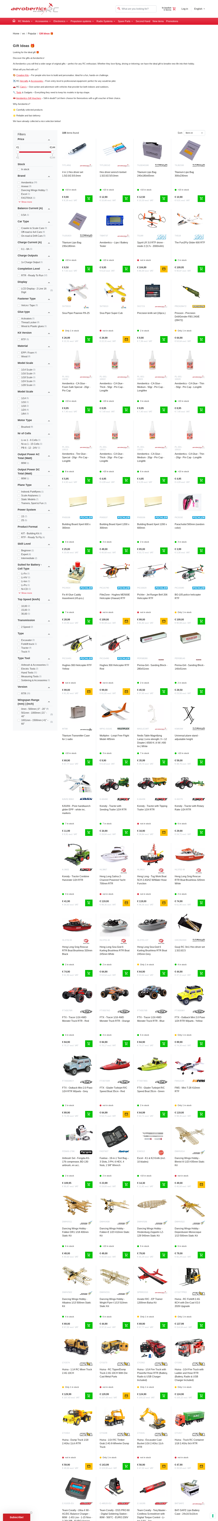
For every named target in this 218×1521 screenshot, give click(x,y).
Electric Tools (29, 669)
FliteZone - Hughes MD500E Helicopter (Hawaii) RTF (115, 596)
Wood (25, 356)
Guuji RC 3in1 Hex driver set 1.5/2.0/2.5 (190, 949)
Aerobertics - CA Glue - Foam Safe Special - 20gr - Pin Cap (76, 387)
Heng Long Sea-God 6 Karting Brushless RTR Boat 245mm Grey (152, 950)
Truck (25, 651)
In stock (25, 169)
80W (25, 463)
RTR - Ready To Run (34, 275)
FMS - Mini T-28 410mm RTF (187, 1089)
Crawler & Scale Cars (34, 228)
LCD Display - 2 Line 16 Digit (37, 290)
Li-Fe (25, 573)
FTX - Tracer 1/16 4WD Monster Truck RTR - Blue (150, 1019)
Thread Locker (30, 322)
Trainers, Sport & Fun (33, 503)
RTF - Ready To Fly (33, 537)
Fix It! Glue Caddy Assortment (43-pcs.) (73, 596)
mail (164, 269)
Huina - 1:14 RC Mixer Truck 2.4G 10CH (77, 1371)
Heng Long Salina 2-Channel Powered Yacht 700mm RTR (112, 880)
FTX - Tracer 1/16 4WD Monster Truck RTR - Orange (115, 1019)
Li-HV (25, 577)
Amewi (26, 186)
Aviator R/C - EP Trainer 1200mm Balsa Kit (150, 1301)
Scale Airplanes (31, 495)
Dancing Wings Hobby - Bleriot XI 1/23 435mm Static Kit (190, 1162)
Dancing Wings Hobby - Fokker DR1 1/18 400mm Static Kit (75, 1232)
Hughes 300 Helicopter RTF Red (114, 667)
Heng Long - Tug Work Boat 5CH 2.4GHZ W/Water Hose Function (152, 880)
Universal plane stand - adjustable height (187, 737)
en (23, 33)
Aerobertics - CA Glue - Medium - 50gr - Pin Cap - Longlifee (150, 387)
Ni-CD (26, 589)
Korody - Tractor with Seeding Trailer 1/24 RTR (113, 808)
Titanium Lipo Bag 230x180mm (71, 244)
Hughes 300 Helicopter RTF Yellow (77, 667)
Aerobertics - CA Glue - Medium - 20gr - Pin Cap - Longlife (150, 457)
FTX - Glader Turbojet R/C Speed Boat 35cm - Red (113, 1089)
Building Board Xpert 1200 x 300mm (114, 526)
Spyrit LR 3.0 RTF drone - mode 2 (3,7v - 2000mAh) (150, 244)
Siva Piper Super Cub (111, 313)
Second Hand (143, 21)
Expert (26, 554)
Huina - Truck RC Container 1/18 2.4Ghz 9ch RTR (189, 1442)
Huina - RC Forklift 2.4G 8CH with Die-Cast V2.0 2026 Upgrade (187, 1302)
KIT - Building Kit (31, 533)
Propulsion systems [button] (81, 21)
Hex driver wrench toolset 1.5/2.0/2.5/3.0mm (113, 174)
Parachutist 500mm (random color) (189, 526)
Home (16, 33)
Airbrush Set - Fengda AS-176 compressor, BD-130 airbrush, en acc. (76, 1162)
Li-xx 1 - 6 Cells (30, 440)
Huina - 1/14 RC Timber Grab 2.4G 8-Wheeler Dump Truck (114, 1443)
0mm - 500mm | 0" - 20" (34, 709)
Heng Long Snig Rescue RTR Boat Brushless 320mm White (190, 880)
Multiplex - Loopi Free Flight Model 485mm (114, 737)
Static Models (29, 499)
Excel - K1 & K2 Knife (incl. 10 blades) (151, 1160)
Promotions (172, 21)
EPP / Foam (29, 352)
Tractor (26, 648)
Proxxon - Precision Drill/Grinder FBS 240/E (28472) (187, 316)
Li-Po (25, 585)
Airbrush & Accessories (34, 665)
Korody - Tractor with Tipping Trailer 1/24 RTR (152, 808)
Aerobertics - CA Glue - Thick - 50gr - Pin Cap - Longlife (112, 387)
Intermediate (29, 558)
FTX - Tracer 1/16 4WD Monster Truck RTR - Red (75, 1019)
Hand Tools (29, 672)
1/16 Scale (28, 373)
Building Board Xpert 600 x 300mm (76, 526)
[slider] (17, 152)
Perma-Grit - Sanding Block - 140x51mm (190, 667)
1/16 (25, 402)
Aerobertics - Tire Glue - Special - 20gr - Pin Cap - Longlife (75, 457)
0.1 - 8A (26, 249)
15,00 (25, 610)
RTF (25, 339)
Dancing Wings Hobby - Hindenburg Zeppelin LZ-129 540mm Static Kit (150, 1232)
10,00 (25, 606)
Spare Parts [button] (124, 21)
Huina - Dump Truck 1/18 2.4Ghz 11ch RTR (75, 1442)
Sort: (180, 133)
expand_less (49, 140)
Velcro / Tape (29, 305)
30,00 (25, 614)
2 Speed (27, 627)
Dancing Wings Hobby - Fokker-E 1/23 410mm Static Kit (114, 1232)
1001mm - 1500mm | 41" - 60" (37, 722)
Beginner (27, 550)
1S (24, 516)
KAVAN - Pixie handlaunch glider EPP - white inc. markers (76, 809)
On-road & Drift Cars (33, 236)
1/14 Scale (28, 369)
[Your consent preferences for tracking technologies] (213, 1516)
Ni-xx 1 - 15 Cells (31, 444)
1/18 (25, 406)
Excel (25, 194)
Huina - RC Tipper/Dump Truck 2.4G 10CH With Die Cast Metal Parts (114, 1373)
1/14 (25, 398)
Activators (27, 318)
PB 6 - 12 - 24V (30, 448)
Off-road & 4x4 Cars (33, 232)
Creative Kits (22, 75)
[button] (16, 1517)
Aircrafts (24, 81)
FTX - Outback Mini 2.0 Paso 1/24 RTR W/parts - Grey (77, 1089)
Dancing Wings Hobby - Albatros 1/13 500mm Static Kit (76, 1302)
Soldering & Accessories (35, 680)
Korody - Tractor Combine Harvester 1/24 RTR (75, 878)
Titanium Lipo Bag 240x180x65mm (146, 174)
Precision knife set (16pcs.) (151, 313)
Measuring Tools (31, 676)
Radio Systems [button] (105, 21)
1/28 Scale (28, 385)
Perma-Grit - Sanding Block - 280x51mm (152, 667)
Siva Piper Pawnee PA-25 (76, 313)
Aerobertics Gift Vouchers (28, 98)
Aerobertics (29, 182)
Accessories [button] (41, 21)
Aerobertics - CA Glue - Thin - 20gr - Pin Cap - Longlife (189, 456)
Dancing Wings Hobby (34, 190)
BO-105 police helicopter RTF (188, 596)
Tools (18, 92)
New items (158, 21)
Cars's (23, 87)
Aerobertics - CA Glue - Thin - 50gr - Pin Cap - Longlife (189, 385)
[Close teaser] (31, 1512)
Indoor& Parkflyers (32, 491)
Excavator (28, 640)
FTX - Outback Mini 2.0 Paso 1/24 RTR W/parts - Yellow (190, 1019)
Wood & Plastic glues (34, 326)
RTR (25, 693)
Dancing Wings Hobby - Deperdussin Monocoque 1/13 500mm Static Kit (188, 1232)
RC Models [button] (24, 21)
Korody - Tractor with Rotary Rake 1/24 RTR (189, 808)
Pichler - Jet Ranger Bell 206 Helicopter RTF (152, 596)
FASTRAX (28, 198)
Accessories (37, 81)
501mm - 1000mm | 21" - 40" (37, 715)
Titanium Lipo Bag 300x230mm (184, 174)
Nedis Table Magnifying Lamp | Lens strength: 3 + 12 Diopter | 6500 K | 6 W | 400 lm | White (152, 741)
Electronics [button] (59, 21)
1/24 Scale (28, 381)
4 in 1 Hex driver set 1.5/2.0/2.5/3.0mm (72, 174)
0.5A (25, 215)
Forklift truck (29, 644)
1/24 (25, 410)
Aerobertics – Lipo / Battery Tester (114, 244)
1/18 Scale (28, 377)
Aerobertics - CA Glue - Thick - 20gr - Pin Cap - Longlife (112, 457)
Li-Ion (25, 581)
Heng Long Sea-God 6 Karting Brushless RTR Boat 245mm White (114, 950)
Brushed (27, 427)
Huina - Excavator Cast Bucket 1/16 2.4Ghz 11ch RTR (150, 1443)
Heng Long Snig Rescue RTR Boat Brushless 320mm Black (77, 950)
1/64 (25, 413)
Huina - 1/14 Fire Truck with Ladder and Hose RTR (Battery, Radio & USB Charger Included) (189, 1374)
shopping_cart (89, 199)
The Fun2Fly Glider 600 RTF (190, 242)
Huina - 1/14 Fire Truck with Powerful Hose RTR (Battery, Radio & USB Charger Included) (152, 1374)
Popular (32, 33)
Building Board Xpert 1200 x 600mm (152, 526)
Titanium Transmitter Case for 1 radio (76, 737)
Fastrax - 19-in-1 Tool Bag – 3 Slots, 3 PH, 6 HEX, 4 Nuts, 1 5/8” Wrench (114, 1162)
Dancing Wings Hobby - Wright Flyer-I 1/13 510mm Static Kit (113, 1302)
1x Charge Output (32, 262)
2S (24, 520)
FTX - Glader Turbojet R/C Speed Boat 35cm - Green (151, 1089)
